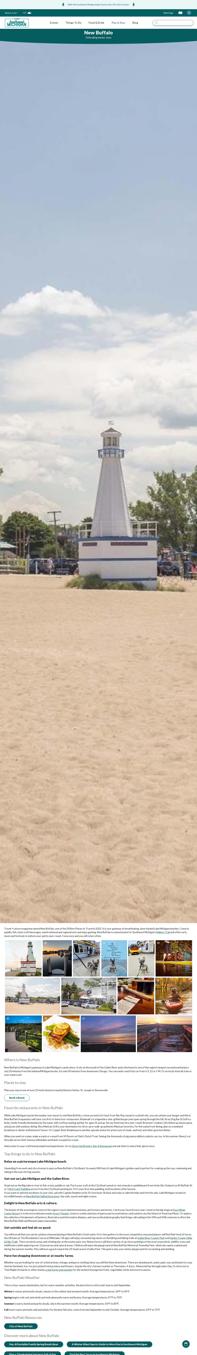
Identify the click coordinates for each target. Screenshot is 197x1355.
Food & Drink (96, 22)
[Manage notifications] (189, 12)
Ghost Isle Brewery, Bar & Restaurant (92, 1146)
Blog (135, 22)
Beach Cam (11, 13)
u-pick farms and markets (58, 1269)
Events (54, 22)
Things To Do (73, 22)
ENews (180, 13)
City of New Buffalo (21, 1326)
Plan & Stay (118, 22)
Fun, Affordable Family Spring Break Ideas (33, 1344)
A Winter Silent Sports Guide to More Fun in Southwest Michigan (109, 1344)
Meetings (168, 13)
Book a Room (17, 1097)
